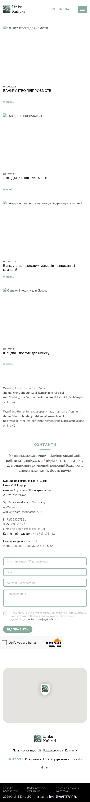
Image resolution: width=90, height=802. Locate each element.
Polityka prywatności (10, 789)
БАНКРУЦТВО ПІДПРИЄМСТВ (27, 90)
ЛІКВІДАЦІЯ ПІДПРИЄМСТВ (25, 178)
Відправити (18, 629)
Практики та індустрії (27, 750)
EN (60, 9)
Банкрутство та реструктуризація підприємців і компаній (39, 267)
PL (54, 9)
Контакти (71, 750)
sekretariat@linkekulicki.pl (28, 528)
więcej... (8, 101)
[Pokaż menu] (82, 9)
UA (67, 9)
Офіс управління (57, 759)
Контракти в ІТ (34, 759)
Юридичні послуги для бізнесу (26, 353)
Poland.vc (77, 759)
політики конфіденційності (42, 619)
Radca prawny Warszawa (36, 789)
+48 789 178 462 (44, 533)
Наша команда (53, 750)
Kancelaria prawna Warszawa (67, 789)
